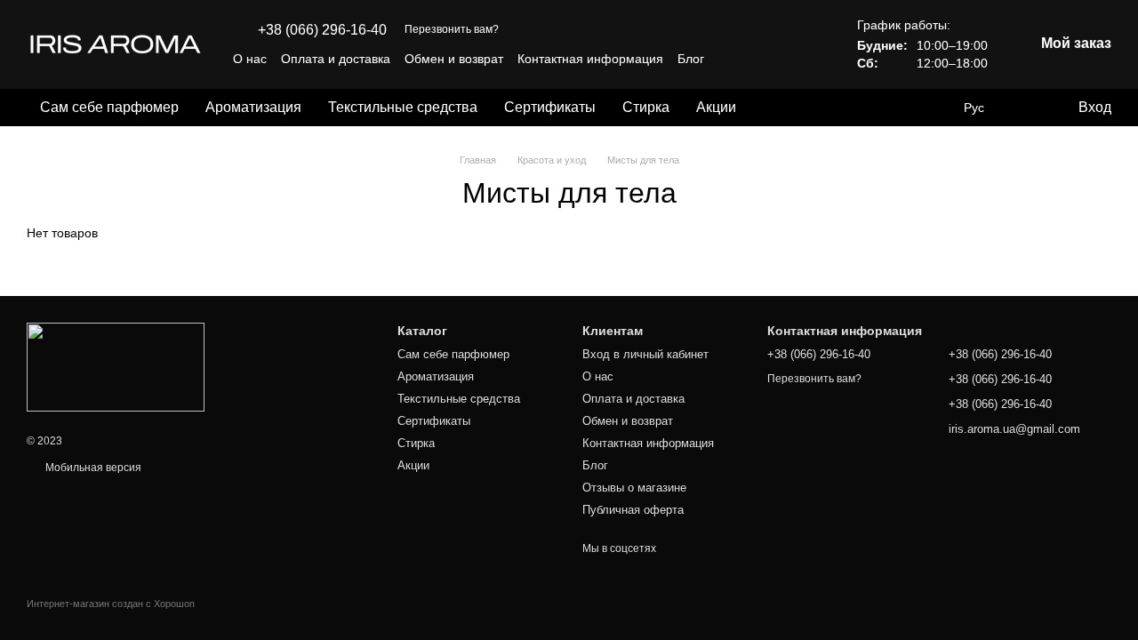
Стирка (645, 107)
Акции (716, 107)
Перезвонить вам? (452, 29)
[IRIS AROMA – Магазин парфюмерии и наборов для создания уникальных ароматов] (115, 366)
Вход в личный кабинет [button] (645, 354)
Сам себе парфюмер (109, 107)
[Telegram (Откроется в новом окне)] (800, 59)
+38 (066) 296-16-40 (322, 30)
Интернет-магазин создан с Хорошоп (111, 603)
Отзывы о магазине (634, 487)
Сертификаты (550, 107)
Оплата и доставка (335, 59)
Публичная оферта (633, 509)
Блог (690, 59)
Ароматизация (253, 107)
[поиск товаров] (781, 107)
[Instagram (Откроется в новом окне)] (736, 59)
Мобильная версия (92, 467)
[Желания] (1027, 107)
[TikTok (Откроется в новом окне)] (757, 59)
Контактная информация (590, 59)
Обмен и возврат (454, 59)
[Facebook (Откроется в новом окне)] (779, 59)
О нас (250, 59)
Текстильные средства (402, 107)
